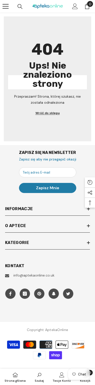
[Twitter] (68, 293)
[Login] (75, 6)
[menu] (6, 6)
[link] (39, 377)
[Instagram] (25, 293)
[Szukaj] (20, 7)
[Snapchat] (53, 293)
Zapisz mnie (47, 187)
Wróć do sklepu (47, 113)
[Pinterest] (39, 293)
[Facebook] (10, 293)
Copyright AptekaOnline (47, 329)
